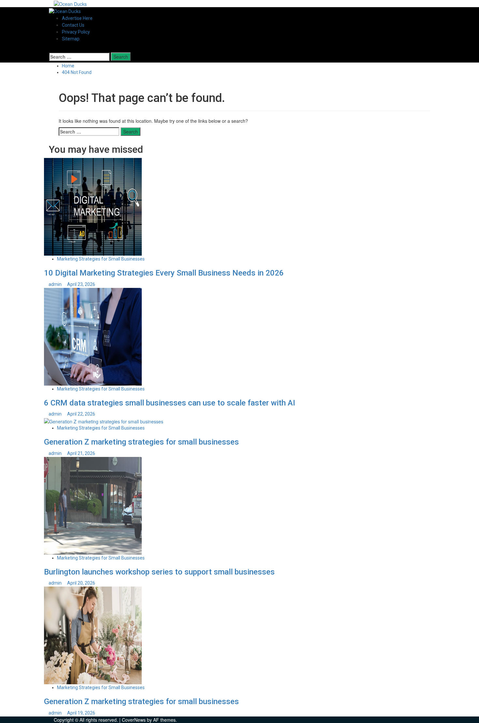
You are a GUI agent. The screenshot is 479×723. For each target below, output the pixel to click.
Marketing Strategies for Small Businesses (101, 259)
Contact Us (73, 25)
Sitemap (71, 38)
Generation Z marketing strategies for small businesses (141, 442)
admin (56, 284)
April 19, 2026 (81, 713)
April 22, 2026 (81, 414)
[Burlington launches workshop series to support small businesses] (93, 505)
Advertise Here (77, 18)
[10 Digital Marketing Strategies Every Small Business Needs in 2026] (93, 206)
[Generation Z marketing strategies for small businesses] (103, 421)
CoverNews (134, 719)
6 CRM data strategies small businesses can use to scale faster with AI (169, 402)
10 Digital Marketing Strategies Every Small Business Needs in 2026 (164, 272)
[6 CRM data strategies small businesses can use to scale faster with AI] (93, 336)
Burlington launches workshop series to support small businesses (159, 571)
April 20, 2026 (81, 583)
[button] (50, 48)
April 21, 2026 (81, 453)
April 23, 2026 (81, 284)
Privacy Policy (76, 32)
